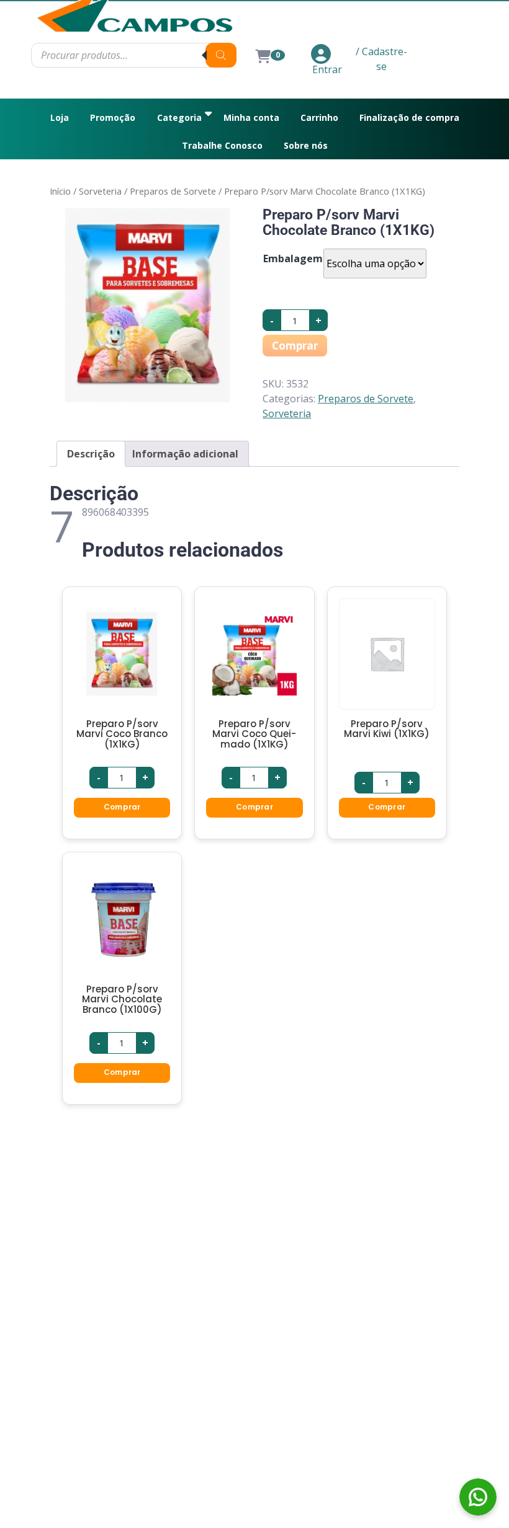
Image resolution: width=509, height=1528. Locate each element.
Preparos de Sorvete (173, 191)
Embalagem (293, 258)
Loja (59, 117)
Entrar (327, 69)
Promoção (112, 117)
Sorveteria (100, 191)
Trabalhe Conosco (222, 145)
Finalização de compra (409, 117)
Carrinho (319, 117)
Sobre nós (306, 145)
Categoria (179, 117)
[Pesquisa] (220, 55)
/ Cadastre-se (381, 59)
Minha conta (251, 117)
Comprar (295, 345)
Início (60, 191)
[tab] (90, 454)
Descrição (91, 454)
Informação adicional (185, 454)
